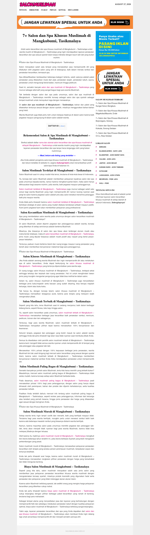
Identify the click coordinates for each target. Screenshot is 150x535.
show (62, 126)
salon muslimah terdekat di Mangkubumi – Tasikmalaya (70, 202)
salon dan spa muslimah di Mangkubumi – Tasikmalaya (65, 87)
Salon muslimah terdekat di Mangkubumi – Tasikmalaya (42, 189)
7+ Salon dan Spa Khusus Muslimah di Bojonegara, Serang (112, 119)
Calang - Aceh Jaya (107, 159)
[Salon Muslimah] (37, 4)
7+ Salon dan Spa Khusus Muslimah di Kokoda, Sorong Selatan (112, 127)
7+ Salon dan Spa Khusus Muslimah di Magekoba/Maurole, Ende (112, 112)
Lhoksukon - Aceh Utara (109, 175)
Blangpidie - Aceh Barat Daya (111, 155)
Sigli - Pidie (104, 183)
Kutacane (103, 171)
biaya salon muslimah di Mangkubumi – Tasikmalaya (71, 490)
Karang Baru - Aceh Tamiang (111, 167)
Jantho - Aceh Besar (108, 163)
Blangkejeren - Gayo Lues (110, 151)
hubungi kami (63, 162)
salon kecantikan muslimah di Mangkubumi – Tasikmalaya (69, 233)
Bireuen (102, 147)
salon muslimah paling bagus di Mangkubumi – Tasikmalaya (61, 380)
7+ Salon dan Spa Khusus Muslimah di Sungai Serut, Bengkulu (112, 104)
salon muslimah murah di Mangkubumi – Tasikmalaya (63, 436)
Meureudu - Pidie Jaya (108, 179)
